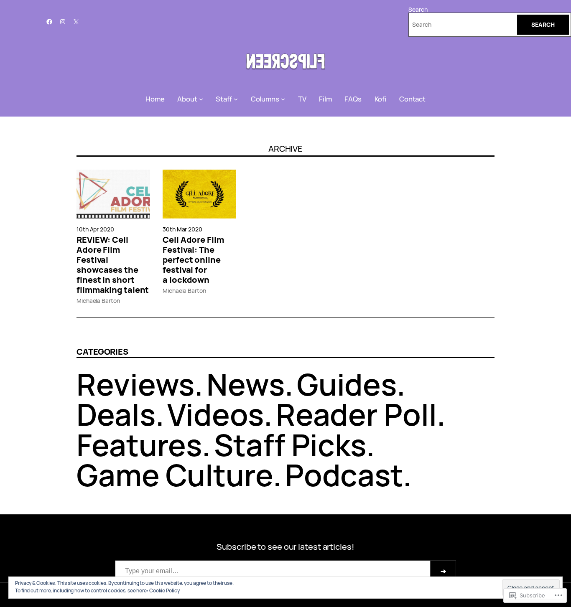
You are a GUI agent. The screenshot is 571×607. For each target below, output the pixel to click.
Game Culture (174, 475)
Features (139, 444)
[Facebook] (49, 21)
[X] (76, 21)
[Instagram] (62, 21)
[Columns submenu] (283, 99)
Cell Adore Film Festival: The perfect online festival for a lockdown (193, 260)
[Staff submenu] (236, 99)
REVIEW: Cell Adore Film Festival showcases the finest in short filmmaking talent (112, 265)
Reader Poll (356, 414)
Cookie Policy (164, 590)
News (245, 384)
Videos (215, 414)
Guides (347, 384)
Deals (115, 414)
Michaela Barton (98, 301)
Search (417, 9)
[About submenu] (201, 99)
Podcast (344, 475)
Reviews (135, 384)
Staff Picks (290, 444)
